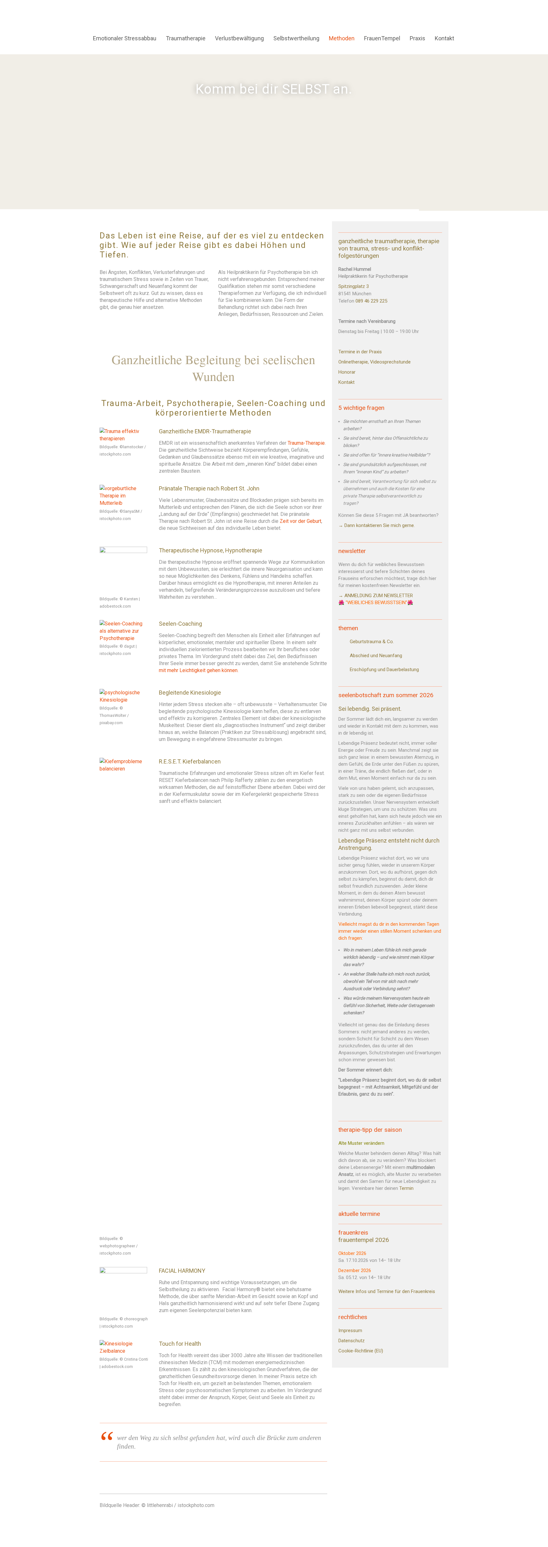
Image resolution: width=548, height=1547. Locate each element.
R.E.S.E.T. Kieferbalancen (190, 761)
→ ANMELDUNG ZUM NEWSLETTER (376, 595)
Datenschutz (351, 1341)
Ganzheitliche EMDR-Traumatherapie (205, 431)
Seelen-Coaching (180, 623)
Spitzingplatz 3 (353, 286)
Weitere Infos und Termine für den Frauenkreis (386, 1291)
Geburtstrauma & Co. (372, 641)
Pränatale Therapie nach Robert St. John (209, 488)
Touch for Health (180, 1343)
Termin (406, 1188)
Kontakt (346, 382)
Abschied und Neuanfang (376, 655)
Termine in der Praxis (360, 352)
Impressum (350, 1330)
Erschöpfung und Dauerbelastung (384, 669)
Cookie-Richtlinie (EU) (360, 1351)
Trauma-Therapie (306, 443)
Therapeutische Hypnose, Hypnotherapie (210, 550)
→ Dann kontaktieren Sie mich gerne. (376, 525)
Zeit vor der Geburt (300, 521)
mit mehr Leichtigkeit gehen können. (198, 670)
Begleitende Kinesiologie (190, 692)
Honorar (347, 372)
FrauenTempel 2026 (363, 1240)
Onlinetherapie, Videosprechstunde (375, 362)
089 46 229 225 (371, 301)
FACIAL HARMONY (182, 1270)
